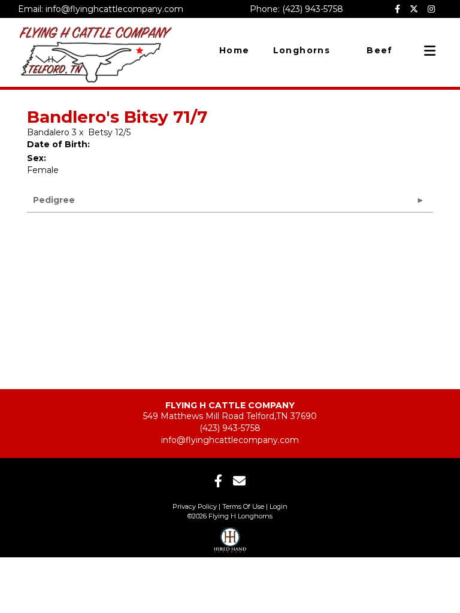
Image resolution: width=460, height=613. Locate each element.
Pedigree (54, 200)
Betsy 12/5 (109, 132)
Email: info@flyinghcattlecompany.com (100, 9)
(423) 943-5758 (230, 428)
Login (279, 506)
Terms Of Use (243, 506)
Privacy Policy (194, 506)
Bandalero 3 (52, 132)
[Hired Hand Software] (230, 536)
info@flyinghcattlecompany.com (230, 440)
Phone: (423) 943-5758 (296, 9)
